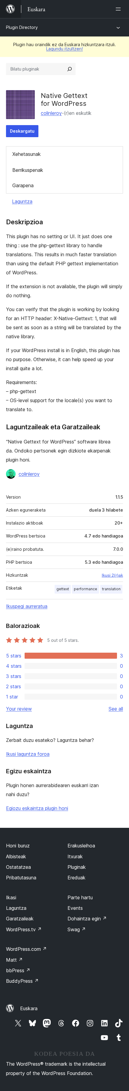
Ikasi (11, 897)
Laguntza (22, 201)
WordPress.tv (24, 929)
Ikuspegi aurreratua (26, 606)
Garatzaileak (20, 919)
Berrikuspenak (27, 170)
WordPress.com (26, 949)
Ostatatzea (18, 867)
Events (75, 908)
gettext (62, 589)
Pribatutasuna (21, 878)
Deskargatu (22, 131)
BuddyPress (22, 981)
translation (111, 589)
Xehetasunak (26, 154)
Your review (19, 709)
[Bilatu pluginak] (70, 69)
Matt (14, 960)
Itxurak (75, 856)
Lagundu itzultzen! (64, 48)
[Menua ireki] (119, 9)
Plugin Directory (22, 27)
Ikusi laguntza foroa (28, 754)
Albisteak (16, 856)
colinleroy (51, 113)
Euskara (29, 1008)
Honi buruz (18, 846)
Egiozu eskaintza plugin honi (37, 808)
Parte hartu (80, 897)
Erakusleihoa (81, 846)
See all (116, 709)
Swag (77, 929)
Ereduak (77, 878)
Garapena (23, 185)
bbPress (18, 970)
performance (85, 589)
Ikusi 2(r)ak (112, 575)
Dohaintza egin (87, 919)
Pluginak (77, 867)
